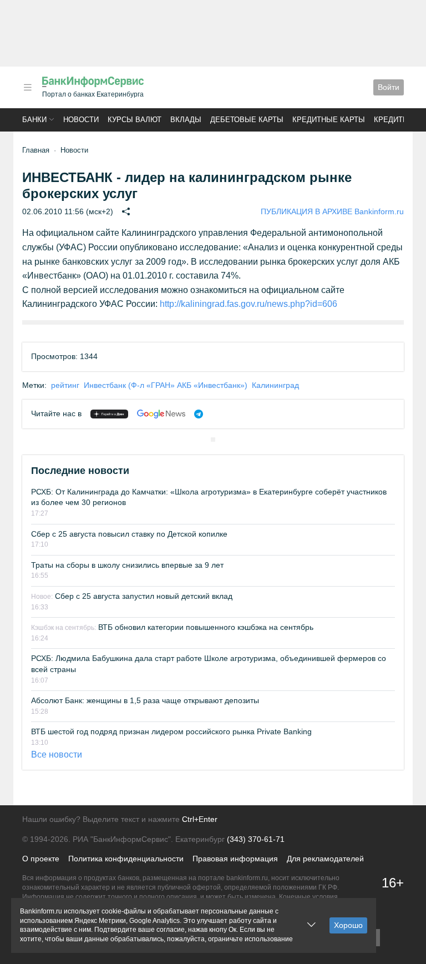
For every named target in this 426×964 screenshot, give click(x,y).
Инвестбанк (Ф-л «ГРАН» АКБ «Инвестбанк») (165, 385)
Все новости (56, 754)
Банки (34, 119)
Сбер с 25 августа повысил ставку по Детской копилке (129, 533)
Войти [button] (388, 87)
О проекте (40, 858)
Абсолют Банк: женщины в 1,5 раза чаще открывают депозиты (145, 700)
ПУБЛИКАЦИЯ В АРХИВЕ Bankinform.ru (332, 211)
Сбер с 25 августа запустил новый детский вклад (131, 596)
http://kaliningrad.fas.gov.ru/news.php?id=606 (248, 304)
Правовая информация (235, 858)
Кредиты (391, 119)
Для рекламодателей (325, 858)
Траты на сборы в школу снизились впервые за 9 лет (127, 565)
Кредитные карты (328, 119)
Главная (35, 150)
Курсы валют (134, 119)
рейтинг (65, 385)
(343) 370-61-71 (256, 839)
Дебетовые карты (246, 119)
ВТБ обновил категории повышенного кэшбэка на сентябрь (172, 627)
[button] (27, 87)
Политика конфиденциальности (126, 858)
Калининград (275, 385)
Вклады (185, 119)
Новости (81, 119)
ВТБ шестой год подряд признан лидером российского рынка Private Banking (171, 731)
